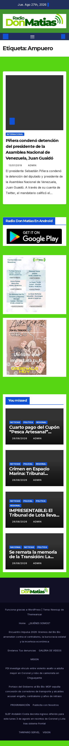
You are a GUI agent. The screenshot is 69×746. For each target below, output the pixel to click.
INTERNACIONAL (15, 134)
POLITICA (28, 422)
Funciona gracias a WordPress (23, 609)
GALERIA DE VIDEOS (50, 650)
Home (22, 623)
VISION (46, 732)
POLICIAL (28, 464)
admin (32, 165)
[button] (57, 36)
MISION (35, 659)
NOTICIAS (15, 422)
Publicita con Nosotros (46, 704)
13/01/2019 (16, 165)
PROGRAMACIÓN (20, 704)
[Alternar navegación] (32, 36)
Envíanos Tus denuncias (22, 650)
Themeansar (34, 614)
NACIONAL (15, 547)
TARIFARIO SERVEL (29, 732)
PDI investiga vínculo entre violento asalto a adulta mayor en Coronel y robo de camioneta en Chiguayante (35, 673)
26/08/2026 (20, 438)
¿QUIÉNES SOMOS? (39, 623)
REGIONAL (41, 422)
